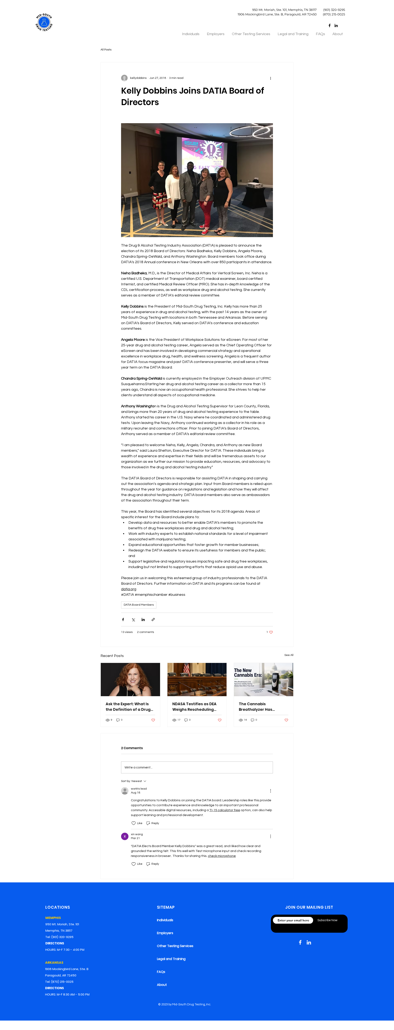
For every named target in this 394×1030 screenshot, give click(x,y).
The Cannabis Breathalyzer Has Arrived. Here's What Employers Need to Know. (263, 706)
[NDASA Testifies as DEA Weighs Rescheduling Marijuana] (197, 679)
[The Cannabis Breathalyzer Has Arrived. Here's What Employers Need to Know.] (263, 679)
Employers (165, 933)
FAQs (161, 971)
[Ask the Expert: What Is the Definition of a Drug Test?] (130, 679)
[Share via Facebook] (123, 619)
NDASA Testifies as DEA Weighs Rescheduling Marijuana (194, 706)
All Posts (106, 49)
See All (288, 655)
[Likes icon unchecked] (133, 823)
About (162, 984)
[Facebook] (329, 25)
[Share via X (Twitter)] (133, 619)
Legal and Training (171, 959)
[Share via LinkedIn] (143, 619)
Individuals (165, 920)
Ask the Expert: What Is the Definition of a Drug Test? (128, 706)
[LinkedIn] (336, 25)
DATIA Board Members (139, 604)
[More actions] (270, 78)
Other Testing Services (175, 946)
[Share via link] (153, 619)
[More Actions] (270, 790)
